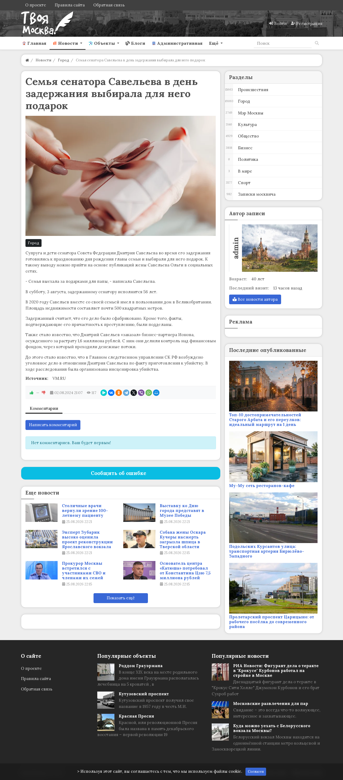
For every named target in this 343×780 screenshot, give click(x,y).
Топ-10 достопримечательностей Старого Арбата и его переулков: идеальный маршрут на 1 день (265, 419)
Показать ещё (121, 597)
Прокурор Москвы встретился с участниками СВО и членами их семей (84, 570)
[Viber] (141, 392)
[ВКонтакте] (111, 392)
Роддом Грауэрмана (141, 665)
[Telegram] (126, 392)
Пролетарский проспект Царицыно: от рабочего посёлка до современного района (271, 621)
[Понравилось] (31, 392)
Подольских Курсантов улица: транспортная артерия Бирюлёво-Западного (266, 551)
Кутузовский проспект (144, 693)
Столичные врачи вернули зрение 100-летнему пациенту (85, 510)
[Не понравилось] (44, 392)
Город (33, 243)
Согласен (256, 771)
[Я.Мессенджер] (103, 392)
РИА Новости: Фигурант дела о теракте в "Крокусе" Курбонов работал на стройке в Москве (276, 670)
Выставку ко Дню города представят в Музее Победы (182, 510)
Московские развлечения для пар (270, 703)
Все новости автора (257, 299)
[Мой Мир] (156, 392)
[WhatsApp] (149, 392)
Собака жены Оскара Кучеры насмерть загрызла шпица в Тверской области (183, 539)
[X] (134, 392)
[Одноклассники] (118, 392)
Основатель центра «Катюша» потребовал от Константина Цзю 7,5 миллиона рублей (185, 570)
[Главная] (27, 60)
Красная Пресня (136, 716)
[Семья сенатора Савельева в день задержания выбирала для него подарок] (120, 176)
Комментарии (44, 408)
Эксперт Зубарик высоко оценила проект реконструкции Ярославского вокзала (87, 539)
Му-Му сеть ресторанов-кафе (261, 485)
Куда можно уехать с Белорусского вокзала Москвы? (271, 728)
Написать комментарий (53, 424)
